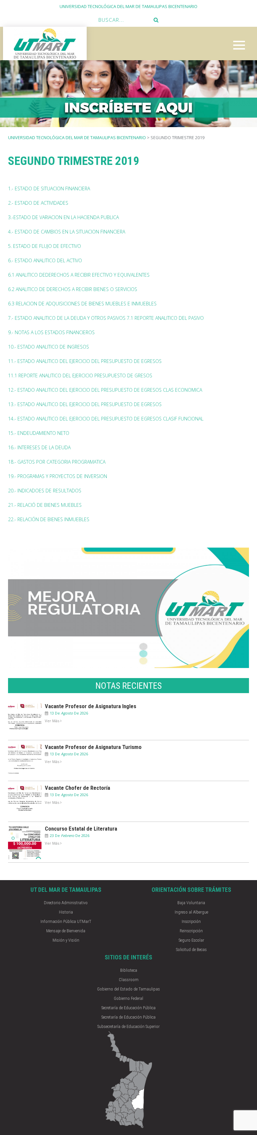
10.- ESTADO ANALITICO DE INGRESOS (48, 347)
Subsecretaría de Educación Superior (128, 1026)
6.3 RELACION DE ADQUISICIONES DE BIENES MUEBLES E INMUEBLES (82, 303)
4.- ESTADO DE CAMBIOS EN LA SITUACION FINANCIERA (66, 231)
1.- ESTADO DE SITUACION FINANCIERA (49, 188)
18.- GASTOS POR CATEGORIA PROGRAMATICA (56, 462)
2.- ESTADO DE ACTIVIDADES (38, 203)
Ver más (52, 720)
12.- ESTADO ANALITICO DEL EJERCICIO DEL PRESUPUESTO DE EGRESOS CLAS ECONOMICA (105, 390)
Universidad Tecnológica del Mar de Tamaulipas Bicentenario (77, 137)
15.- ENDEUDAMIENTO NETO (38, 433)
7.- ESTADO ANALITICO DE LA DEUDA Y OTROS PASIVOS (66, 318)
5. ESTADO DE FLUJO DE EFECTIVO (44, 246)
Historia (66, 912)
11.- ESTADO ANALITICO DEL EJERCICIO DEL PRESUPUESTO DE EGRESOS (85, 361)
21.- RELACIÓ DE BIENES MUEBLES (45, 505)
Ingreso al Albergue (191, 912)
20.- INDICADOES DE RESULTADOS (44, 490)
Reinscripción (191, 930)
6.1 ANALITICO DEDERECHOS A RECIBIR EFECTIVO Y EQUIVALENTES (79, 275)
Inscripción (191, 921)
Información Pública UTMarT (65, 921)
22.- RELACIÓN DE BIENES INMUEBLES (48, 519)
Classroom (129, 979)
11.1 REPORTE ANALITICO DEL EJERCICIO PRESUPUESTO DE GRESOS (80, 375)
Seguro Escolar (191, 940)
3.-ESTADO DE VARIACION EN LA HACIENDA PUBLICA (63, 217)
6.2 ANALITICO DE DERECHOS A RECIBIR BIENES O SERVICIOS (72, 289)
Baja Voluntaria (191, 902)
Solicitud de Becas (191, 949)
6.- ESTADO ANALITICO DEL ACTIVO (45, 260)
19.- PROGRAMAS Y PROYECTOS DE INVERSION (57, 476)
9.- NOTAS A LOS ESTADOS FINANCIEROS (51, 332)
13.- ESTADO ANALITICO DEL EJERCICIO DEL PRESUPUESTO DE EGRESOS (85, 404)
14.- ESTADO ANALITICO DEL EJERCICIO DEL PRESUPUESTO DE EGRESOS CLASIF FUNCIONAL (105, 418)
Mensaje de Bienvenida (65, 930)
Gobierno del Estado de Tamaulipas (128, 988)
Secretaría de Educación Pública (128, 1007)
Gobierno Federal (128, 998)
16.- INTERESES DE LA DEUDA (39, 447)
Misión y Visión (66, 940)
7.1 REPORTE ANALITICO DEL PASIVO (165, 318)
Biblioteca (128, 970)
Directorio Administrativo (66, 902)
